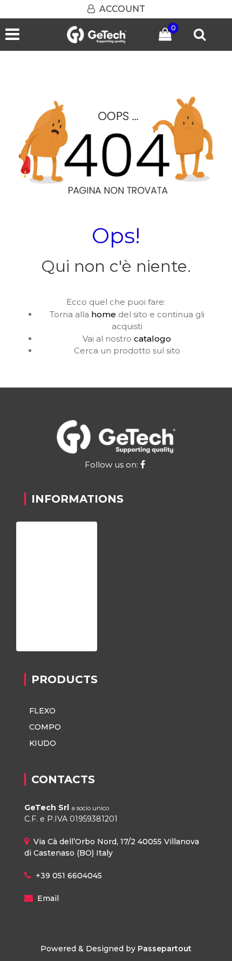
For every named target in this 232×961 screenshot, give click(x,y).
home (103, 314)
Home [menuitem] (40, 534)
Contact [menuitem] (44, 612)
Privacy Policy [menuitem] (56, 638)
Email (48, 898)
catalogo (152, 338)
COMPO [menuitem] (45, 727)
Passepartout (165, 948)
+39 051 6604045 (69, 875)
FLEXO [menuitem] (42, 711)
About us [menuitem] (47, 560)
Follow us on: (112, 464)
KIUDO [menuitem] (42, 743)
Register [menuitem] (45, 586)
